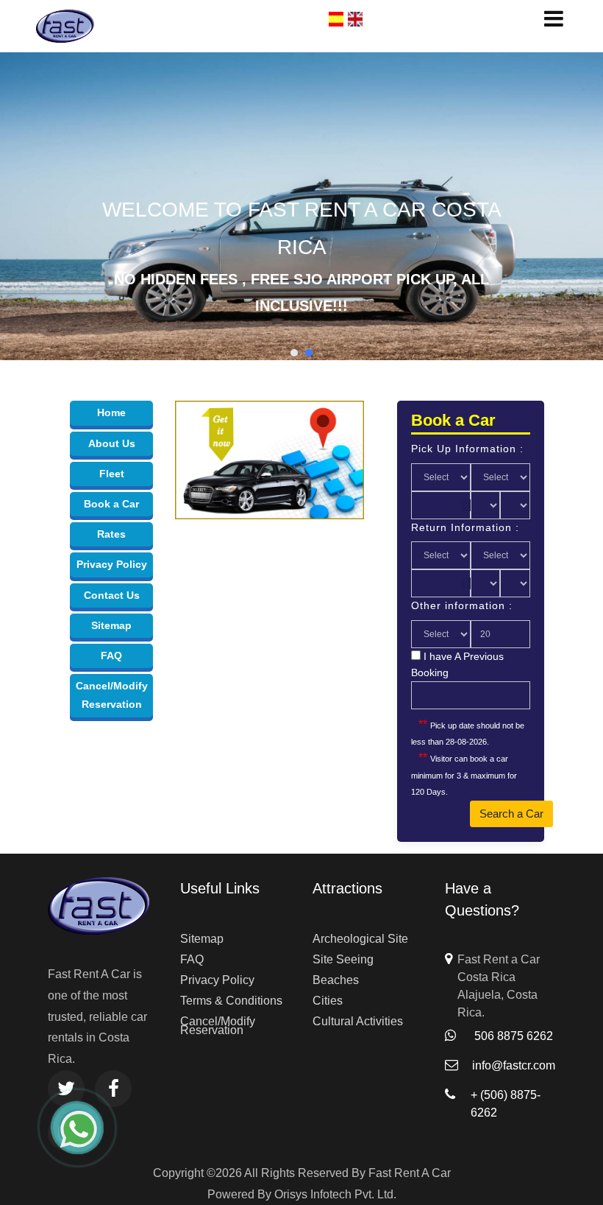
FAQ (111, 655)
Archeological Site (360, 938)
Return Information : (465, 527)
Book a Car (111, 504)
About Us (111, 443)
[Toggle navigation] (550, 18)
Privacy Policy (111, 564)
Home (111, 412)
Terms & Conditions (231, 1000)
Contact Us (112, 595)
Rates (111, 534)
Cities (328, 1000)
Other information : (462, 605)
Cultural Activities (358, 1021)
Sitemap (111, 625)
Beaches (336, 980)
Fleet (111, 473)
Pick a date (467, 505)
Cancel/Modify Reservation (217, 1025)
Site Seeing (343, 959)
